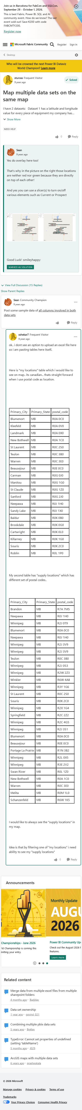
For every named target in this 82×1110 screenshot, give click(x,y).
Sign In (73, 44)
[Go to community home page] (29, 44)
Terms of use (56, 1089)
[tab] (39, 963)
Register (62, 44)
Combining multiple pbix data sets (32, 1024)
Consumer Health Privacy (52, 1102)
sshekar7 (23, 334)
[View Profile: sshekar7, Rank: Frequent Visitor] (13, 337)
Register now (12, 31)
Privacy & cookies (36, 1089)
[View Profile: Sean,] (10, 152)
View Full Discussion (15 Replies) (23, 285)
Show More (13, 119)
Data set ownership (23, 1009)
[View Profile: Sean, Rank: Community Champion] (8, 302)
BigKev (31, 1029)
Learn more (48, 68)
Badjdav (34, 1000)
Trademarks (9, 1096)
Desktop (11, 54)
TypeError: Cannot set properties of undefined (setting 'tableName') (40, 1041)
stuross (18, 78)
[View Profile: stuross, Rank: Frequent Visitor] (8, 80)
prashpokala (34, 1063)
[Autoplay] (35, 963)
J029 (32, 1048)
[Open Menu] (76, 55)
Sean (19, 150)
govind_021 (32, 1014)
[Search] (52, 44)
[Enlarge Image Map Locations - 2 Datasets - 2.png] (41, 227)
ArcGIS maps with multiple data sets (34, 1058)
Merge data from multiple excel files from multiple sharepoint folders (43, 993)
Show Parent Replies (12, 291)
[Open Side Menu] (5, 44)
